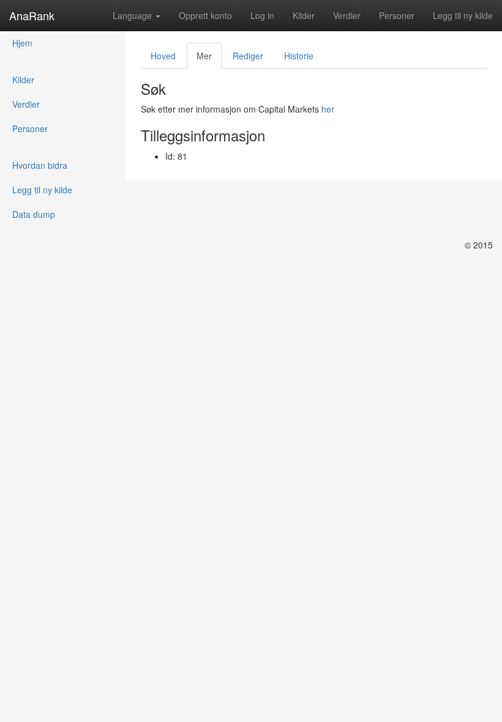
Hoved (163, 56)
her (327, 109)
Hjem (22, 43)
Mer (204, 56)
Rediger (248, 56)
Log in (262, 15)
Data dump (33, 214)
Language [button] (133, 15)
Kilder (304, 15)
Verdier (347, 15)
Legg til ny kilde (463, 15)
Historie (298, 56)
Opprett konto (205, 15)
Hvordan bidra (39, 165)
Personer (396, 15)
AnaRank (31, 15)
